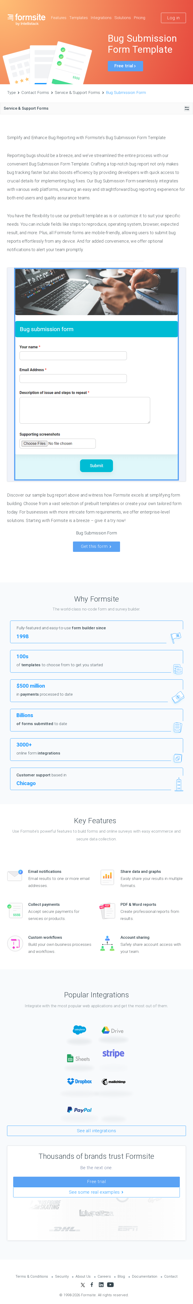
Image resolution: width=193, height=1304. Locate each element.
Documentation (144, 1276)
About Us (83, 1276)
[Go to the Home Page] (26, 19)
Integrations (101, 18)
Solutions (122, 18)
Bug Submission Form (126, 92)
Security (62, 1276)
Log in (173, 17)
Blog (121, 1276)
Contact (170, 1276)
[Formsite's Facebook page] (92, 1285)
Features (58, 18)
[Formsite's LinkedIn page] (101, 1285)
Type (11, 92)
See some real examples (95, 1192)
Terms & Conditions (32, 1276)
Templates (78, 18)
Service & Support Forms (77, 92)
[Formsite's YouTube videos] (110, 1285)
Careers (104, 1276)
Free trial (96, 1181)
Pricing (139, 18)
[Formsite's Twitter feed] (83, 1285)
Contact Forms (35, 92)
